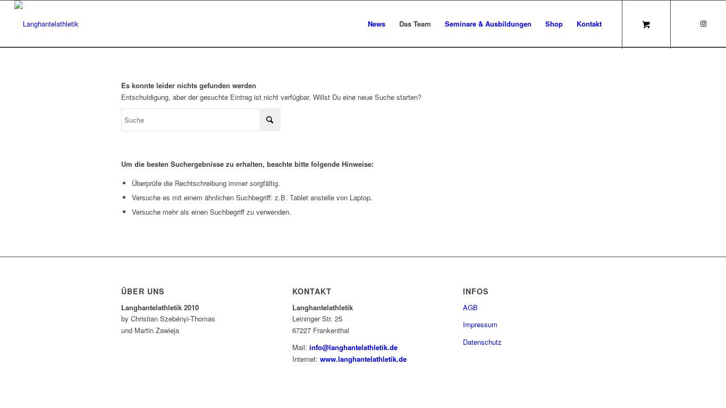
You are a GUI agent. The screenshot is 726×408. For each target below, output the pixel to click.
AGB (470, 307)
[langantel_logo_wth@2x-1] (46, 24)
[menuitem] (376, 24)
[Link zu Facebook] (688, 23)
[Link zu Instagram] (704, 23)
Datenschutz (482, 342)
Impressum (480, 324)
